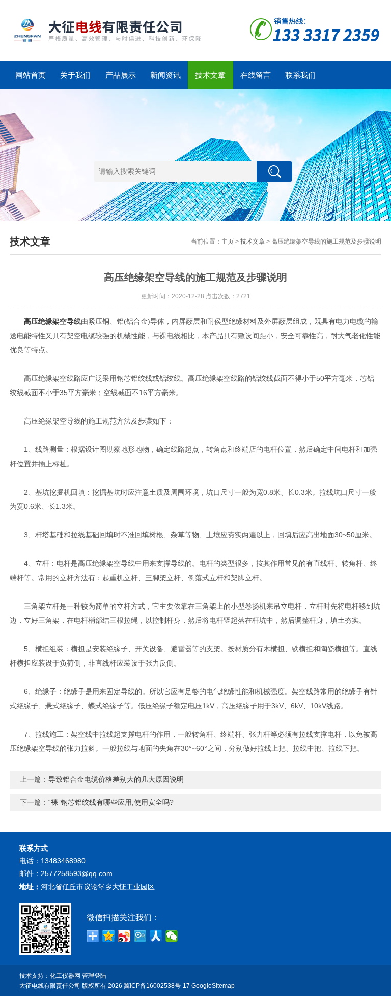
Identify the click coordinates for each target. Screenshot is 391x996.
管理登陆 (94, 975)
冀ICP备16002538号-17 (157, 985)
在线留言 (255, 75)
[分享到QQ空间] (108, 936)
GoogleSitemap (213, 985)
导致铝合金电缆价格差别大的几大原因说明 (116, 779)
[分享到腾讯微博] (140, 936)
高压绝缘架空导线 (52, 321)
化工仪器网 (65, 975)
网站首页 (30, 75)
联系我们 (300, 75)
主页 (227, 241)
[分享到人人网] (156, 936)
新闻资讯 (165, 75)
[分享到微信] (171, 936)
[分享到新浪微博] (124, 936)
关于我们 (75, 75)
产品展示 (120, 75)
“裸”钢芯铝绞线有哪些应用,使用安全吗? (111, 802)
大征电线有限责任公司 (49, 985)
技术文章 (210, 75)
